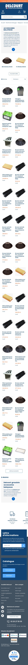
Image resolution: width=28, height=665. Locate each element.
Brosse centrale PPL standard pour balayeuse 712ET (6, 229)
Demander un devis (19, 596)
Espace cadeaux (19, 601)
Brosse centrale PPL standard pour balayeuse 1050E (19, 229)
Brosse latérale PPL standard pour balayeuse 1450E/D (6, 282)
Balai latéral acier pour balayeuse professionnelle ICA (20, 359)
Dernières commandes (20, 593)
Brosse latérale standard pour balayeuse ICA (6, 100)
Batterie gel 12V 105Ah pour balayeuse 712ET (7, 125)
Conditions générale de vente (6, 594)
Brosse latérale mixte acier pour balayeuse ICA (20, 151)
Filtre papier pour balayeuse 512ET (20, 280)
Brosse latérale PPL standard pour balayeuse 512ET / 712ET (19, 410)
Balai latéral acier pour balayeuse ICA (7, 409)
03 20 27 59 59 (16, 621)
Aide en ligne (18, 591)
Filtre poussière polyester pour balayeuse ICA (6, 151)
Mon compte (18, 588)
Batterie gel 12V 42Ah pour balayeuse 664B (6, 460)
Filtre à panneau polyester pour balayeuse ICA (7, 384)
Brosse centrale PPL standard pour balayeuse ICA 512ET (19, 203)
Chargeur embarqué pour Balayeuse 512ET (19, 435)
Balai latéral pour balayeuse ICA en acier (7, 358)
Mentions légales (5, 598)
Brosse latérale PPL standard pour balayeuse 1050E (6, 255)
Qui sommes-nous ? (5, 588)
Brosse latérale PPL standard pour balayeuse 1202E (19, 255)
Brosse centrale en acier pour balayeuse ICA (19, 384)
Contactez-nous (14, 617)
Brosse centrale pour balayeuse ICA (6, 333)
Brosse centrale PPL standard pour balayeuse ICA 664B (6, 203)
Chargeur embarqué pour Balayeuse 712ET (19, 100)
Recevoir (9, 576)
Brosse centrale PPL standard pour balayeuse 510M (19, 177)
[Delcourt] (14, 6)
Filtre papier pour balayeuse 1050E (7, 175)
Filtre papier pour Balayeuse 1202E (7, 306)
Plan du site (3, 600)
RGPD (2, 603)
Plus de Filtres (14, 74)
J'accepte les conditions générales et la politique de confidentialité (14, 549)
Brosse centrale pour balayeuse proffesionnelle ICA (19, 308)
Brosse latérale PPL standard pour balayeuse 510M (19, 126)
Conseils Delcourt (5, 591)
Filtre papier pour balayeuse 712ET (7, 434)
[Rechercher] (25, 17)
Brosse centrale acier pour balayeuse (19, 333)
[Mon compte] (19, 12)
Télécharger (9, 570)
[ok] (23, 545)
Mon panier (17, 598)
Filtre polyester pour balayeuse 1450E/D (19, 460)
